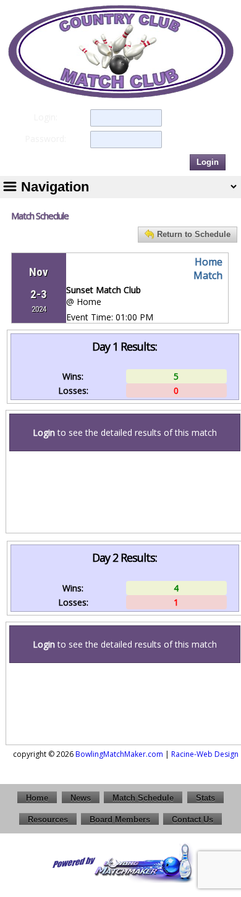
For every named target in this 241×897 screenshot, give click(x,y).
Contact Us (192, 819)
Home (37, 798)
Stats (205, 798)
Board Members (120, 819)
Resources (48, 819)
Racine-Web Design (205, 754)
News (80, 798)
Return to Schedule (193, 234)
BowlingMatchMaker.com (119, 754)
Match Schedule (143, 798)
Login (208, 162)
